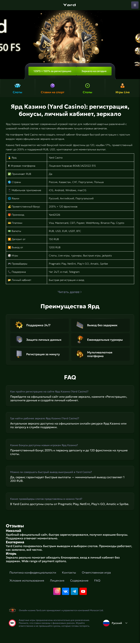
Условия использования (26, 580)
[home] (70, 5)
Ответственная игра (96, 572)
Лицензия (57, 580)
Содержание (79, 580)
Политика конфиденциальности (32, 572)
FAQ (97, 580)
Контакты (69, 572)
